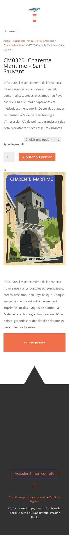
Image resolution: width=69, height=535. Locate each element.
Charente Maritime (13, 45)
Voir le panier (34, 342)
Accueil (7, 40)
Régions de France (23, 40)
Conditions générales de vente (27, 497)
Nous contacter (34, 451)
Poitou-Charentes (44, 40)
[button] (5, 170)
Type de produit (14, 144)
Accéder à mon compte (34, 473)
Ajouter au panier (37, 157)
